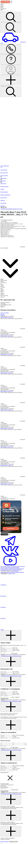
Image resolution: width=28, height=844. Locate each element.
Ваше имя (15, 647)
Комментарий (15, 747)
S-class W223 (19, 208)
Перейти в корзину (5, 841)
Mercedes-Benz (13, 208)
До (25, 744)
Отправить (3, 654)
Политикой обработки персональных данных (11, 655)
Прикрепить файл (4, 698)
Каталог (6, 208)
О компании (14, 569)
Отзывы (10, 568)
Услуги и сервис (4, 567)
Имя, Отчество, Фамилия (18, 735)
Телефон (15, 736)
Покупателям (11, 567)
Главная (2, 208)
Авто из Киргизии (5, 566)
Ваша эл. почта (16, 650)
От (25, 743)
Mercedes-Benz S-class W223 (7, 317)
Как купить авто (21, 566)
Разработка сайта (11, 573)
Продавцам (16, 567)
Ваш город (15, 769)
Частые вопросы (16, 568)
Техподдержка (4, 573)
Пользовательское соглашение (17, 572)
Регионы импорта (4, 568)
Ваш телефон (16, 649)
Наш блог (9, 569)
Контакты (19, 569)
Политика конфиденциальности (9, 572)
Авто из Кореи (14, 566)
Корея (9, 208)
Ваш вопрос (14, 653)
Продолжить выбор (13, 841)
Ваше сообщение (15, 697)
